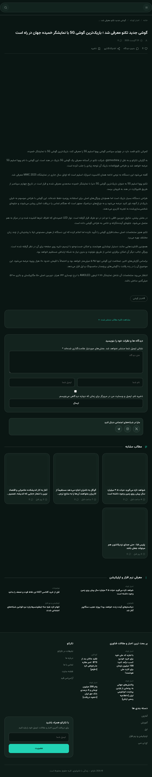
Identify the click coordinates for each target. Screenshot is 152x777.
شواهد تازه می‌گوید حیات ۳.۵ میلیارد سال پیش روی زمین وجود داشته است (126, 492)
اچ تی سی (143, 743)
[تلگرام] (118, 428)
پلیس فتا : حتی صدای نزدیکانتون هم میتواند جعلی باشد (126, 546)
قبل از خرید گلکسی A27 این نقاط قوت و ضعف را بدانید (34, 592)
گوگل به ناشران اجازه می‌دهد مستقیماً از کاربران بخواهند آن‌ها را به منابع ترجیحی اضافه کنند (76, 493)
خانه (145, 20)
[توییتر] (136, 428)
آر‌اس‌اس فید (67, 678)
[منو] (146, 7)
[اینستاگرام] (127, 428)
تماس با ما (68, 665)
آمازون (144, 716)
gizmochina (112, 160)
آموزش (144, 723)
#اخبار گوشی (139, 298)
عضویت (39, 748)
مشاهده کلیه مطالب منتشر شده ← (114, 320)
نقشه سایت (67, 671)
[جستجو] (5, 7)
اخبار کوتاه (134, 20)
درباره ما (69, 658)
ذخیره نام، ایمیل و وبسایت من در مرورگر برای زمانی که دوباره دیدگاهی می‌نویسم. (101, 396)
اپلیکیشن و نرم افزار (138, 736)
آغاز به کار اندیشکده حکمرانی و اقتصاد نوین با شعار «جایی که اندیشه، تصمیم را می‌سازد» (27, 493)
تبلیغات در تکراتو (65, 651)
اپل (146, 729)
